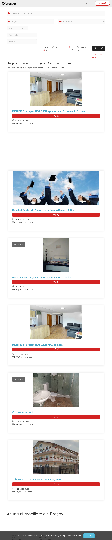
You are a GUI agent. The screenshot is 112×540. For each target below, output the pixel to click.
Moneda (46, 47)
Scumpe (75, 50)
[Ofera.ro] (9, 3)
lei (57, 47)
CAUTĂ (100, 48)
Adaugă (102, 3)
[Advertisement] (56, 153)
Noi (73, 47)
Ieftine (83, 47)
